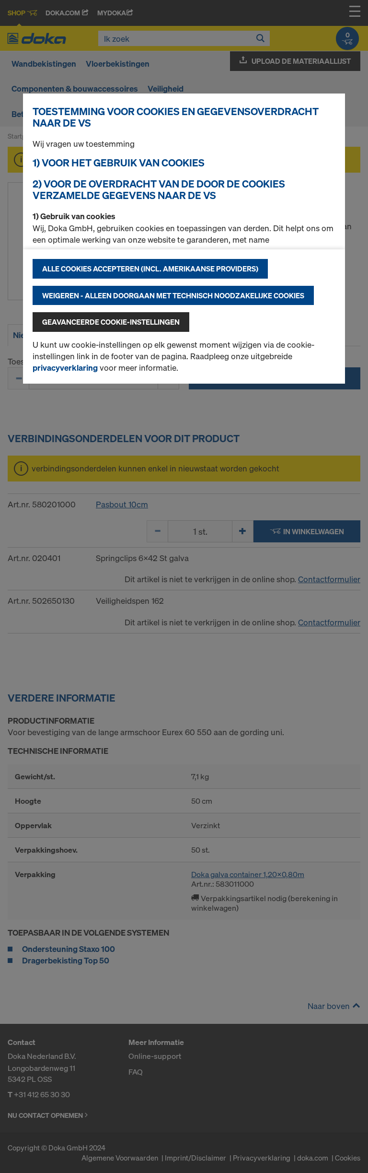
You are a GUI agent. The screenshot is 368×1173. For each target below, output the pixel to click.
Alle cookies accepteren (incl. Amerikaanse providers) (150, 268)
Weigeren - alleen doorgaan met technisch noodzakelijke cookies (173, 295)
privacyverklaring (65, 367)
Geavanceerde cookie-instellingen (111, 322)
